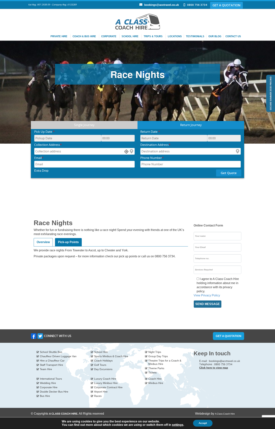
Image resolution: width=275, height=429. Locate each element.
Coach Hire (155, 378)
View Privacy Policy (207, 295)
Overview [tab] (43, 242)
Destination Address (155, 145)
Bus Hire (45, 395)
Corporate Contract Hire (108, 387)
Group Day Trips (158, 356)
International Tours (51, 378)
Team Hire (46, 369)
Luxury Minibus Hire (106, 382)
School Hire (130, 36)
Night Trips (154, 351)
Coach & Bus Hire (85, 36)
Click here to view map (213, 367)
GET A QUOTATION (226, 5)
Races (98, 395)
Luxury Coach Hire (105, 378)
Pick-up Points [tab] (68, 242)
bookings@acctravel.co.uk (161, 4)
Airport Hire (101, 391)
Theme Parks (156, 368)
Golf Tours (100, 364)
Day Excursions (103, 369)
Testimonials (195, 36)
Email (38, 158)
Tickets (152, 372)
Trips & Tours (153, 36)
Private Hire (59, 36)
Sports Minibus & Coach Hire (111, 356)
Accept (203, 423)
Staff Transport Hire (51, 364)
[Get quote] (270, 93)
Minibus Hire (155, 382)
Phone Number (152, 158)
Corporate (109, 36)
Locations (175, 36)
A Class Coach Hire (225, 414)
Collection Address (48, 145)
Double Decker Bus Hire (54, 391)
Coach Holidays (103, 360)
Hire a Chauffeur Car (52, 360)
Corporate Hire (48, 387)
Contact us (233, 36)
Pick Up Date (44, 132)
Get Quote (229, 173)
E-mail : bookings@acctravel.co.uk (219, 360)
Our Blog (214, 36)
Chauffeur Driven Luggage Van (58, 356)
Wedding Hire (48, 382)
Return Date (150, 132)
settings (177, 424)
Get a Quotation (228, 336)
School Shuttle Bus (51, 351)
